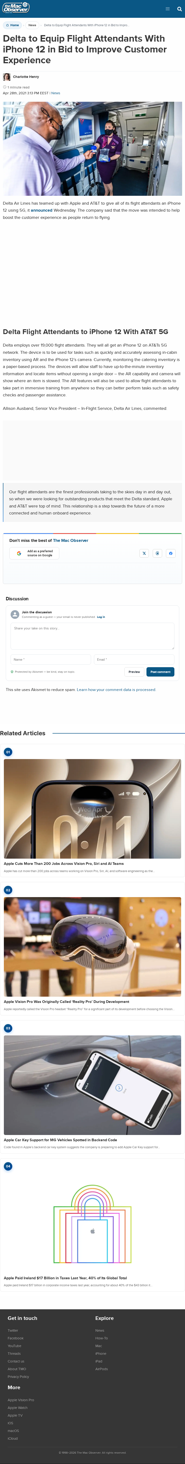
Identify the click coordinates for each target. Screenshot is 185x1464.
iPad (98, 1361)
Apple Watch (17, 1407)
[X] (144, 553)
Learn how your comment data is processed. (116, 689)
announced (42, 210)
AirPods (101, 1368)
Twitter (13, 1330)
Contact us (16, 1361)
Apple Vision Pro (21, 1399)
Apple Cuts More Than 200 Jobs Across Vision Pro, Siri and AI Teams (64, 863)
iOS (10, 1423)
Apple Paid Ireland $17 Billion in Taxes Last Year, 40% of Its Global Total (65, 1278)
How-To (101, 1338)
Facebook (16, 1338)
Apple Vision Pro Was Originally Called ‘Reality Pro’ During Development (66, 1001)
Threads (14, 1353)
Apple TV (15, 1415)
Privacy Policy (18, 1376)
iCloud (13, 1438)
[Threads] (157, 553)
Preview (134, 672)
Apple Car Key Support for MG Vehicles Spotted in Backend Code (60, 1140)
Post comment (160, 672)
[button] (167, 9)
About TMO (17, 1368)
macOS (13, 1430)
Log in (101, 617)
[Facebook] (171, 553)
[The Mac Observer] (16, 9)
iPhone (100, 1353)
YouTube (14, 1345)
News (32, 25)
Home (14, 25)
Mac (98, 1345)
